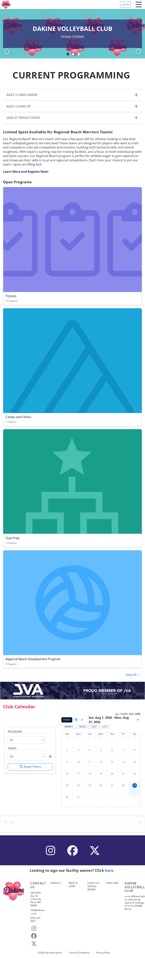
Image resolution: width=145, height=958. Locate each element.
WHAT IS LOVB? (73, 885)
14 (123, 762)
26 (67, 738)
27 (78, 738)
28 (89, 738)
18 (89, 773)
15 (134, 762)
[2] (73, 54)
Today (67, 719)
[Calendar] (76, 720)
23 (67, 785)
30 (112, 738)
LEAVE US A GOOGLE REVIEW (93, 886)
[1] (67, 54)
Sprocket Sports (54, 952)
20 (112, 773)
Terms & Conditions (79, 952)
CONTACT (55, 883)
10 (78, 762)
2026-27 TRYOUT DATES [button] (23, 118)
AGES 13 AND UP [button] (18, 106)
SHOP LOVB (112, 883)
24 (78, 785)
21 (123, 773)
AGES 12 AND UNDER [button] (21, 95)
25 (89, 785)
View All (131, 675)
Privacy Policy (103, 952)
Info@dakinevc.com (37, 912)
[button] (68, 726)
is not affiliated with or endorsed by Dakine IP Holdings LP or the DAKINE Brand (135, 903)
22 (134, 773)
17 (78, 773)
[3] (78, 54)
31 (123, 738)
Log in (125, 4)
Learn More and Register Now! (26, 171)
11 (89, 762)
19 (100, 773)
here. (110, 870)
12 (100, 762)
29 (100, 738)
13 (112, 762)
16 (67, 773)
